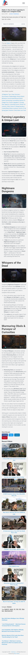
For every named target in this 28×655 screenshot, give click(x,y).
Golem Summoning (7, 100)
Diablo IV (6, 609)
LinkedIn (17, 435)
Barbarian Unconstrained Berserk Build (12, 98)
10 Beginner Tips (6, 94)
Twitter (11, 435)
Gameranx (13, 652)
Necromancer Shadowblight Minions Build (13, 96)
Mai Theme (16, 653)
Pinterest (5, 437)
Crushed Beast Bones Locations (10, 108)
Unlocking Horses (14, 104)
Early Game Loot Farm (20, 110)
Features (9, 607)
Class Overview (15, 94)
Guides (11, 609)
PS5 (20, 609)
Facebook (5, 435)
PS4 (17, 609)
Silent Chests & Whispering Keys (15, 106)
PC (14, 609)
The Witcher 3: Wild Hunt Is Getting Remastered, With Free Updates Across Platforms (12, 642)
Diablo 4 (8, 43)
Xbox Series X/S (8, 611)
